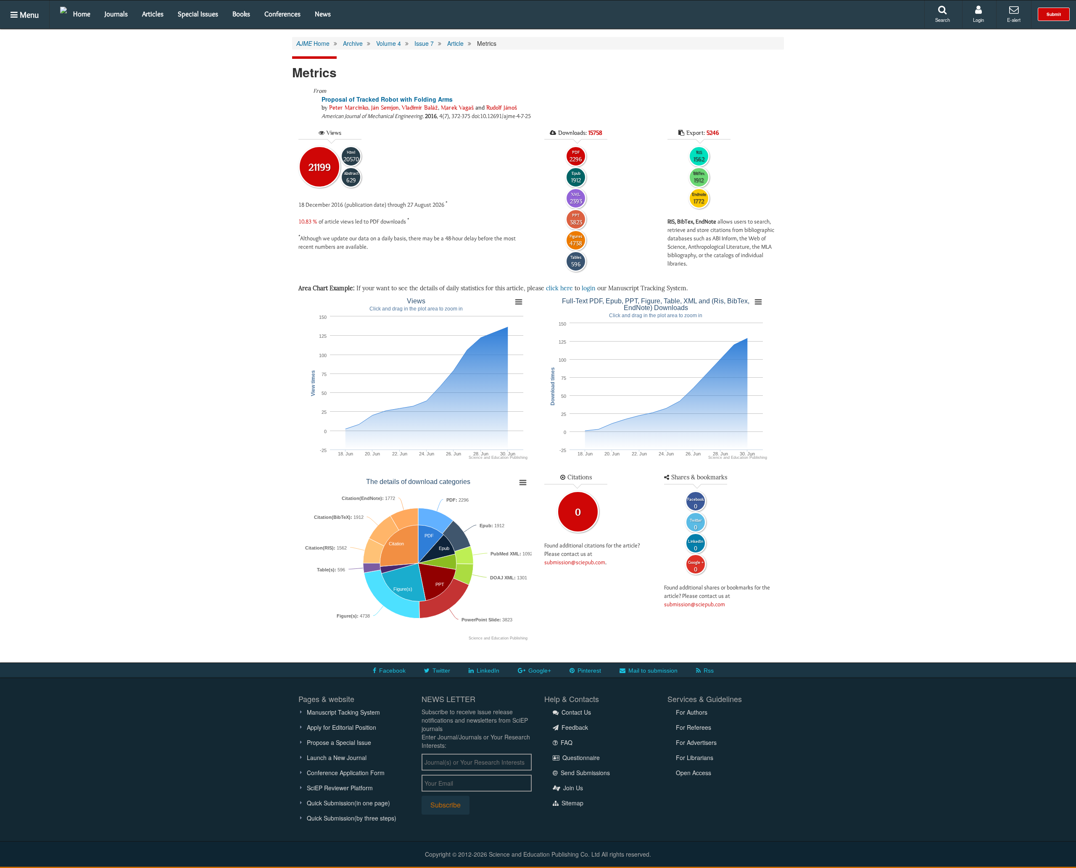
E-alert (1014, 19)
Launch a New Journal (337, 757)
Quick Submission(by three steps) (351, 818)
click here (559, 288)
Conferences (282, 14)
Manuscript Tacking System (343, 712)
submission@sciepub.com (574, 562)
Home (81, 14)
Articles (153, 14)
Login (978, 19)
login (589, 288)
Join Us (572, 788)
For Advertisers (696, 742)
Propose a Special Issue (339, 742)
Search (942, 19)
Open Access (693, 772)
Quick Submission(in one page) (348, 803)
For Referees (693, 727)
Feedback (574, 727)
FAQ (565, 742)
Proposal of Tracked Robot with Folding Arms (387, 99)
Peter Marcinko (348, 107)
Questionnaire (580, 757)
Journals (116, 14)
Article (455, 43)
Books (241, 14)
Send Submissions (584, 772)
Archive (353, 43)
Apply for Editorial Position (341, 727)
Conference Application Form (346, 772)
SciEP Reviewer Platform (340, 788)
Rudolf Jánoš (501, 107)
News (323, 14)
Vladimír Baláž (420, 107)
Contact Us (575, 712)
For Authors (691, 712)
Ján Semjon (385, 107)
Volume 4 (388, 43)
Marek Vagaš (457, 107)
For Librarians (694, 757)
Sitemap (571, 803)
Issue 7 (424, 43)
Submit (1054, 14)
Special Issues (198, 14)
